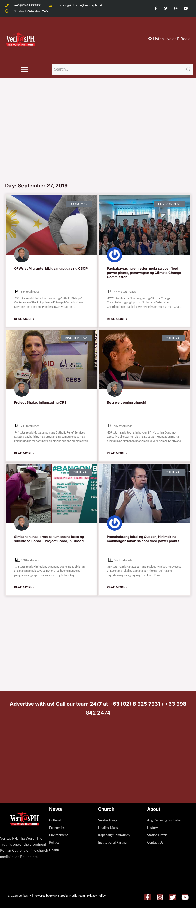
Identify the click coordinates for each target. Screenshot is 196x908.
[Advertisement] (98, 141)
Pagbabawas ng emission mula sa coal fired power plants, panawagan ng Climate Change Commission (144, 272)
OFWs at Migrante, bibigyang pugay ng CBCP (51, 268)
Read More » (24, 319)
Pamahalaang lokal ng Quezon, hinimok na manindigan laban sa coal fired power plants (143, 539)
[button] (24, 69)
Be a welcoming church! (126, 402)
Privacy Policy (96, 895)
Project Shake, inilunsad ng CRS (40, 402)
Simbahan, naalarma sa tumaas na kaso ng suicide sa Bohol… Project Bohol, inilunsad (49, 539)
